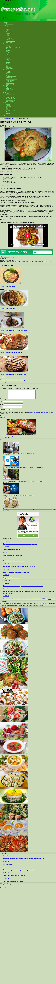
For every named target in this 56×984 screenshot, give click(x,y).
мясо (54, 603)
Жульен (8, 62)
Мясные (8, 45)
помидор (15, 605)
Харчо (7, 34)
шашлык (41, 605)
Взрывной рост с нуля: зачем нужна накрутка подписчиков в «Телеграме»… (23, 467)
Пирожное (8, 87)
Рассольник (9, 31)
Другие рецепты (10, 41)
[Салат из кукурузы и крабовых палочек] (14, 786)
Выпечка (6, 85)
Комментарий (4, 399)
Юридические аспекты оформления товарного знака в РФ (18, 495)
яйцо (44, 605)
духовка (11, 603)
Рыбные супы (9, 38)
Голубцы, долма (10, 52)
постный (6, 257)
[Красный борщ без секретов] (14, 754)
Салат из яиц (9, 81)
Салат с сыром (10, 83)
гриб (8, 603)
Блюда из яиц (9, 51)
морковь (44, 603)
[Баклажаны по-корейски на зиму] (14, 852)
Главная (2, 118)
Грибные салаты (10, 75)
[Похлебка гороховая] (14, 770)
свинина (28, 605)
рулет (19, 605)
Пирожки (8, 88)
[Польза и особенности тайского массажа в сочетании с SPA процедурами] (11, 480)
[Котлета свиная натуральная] (14, 688)
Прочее (5, 109)
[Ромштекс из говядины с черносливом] (12, 327)
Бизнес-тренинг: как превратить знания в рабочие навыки (18, 453)
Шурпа (7, 35)
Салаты (5, 69)
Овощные (8, 50)
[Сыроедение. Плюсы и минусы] (14, 672)
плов (12, 605)
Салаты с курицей (11, 76)
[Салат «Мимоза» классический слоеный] (14, 803)
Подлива (8, 67)
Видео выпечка (10, 89)
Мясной (8, 71)
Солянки (8, 33)
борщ (1, 603)
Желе (7, 93)
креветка (31, 603)
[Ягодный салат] (14, 737)
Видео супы (9, 42)
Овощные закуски (10, 100)
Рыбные (8, 46)
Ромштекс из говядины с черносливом (13, 330)
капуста (15, 603)
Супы (7, 26)
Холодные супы (10, 39)
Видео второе (9, 68)
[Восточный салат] (14, 656)
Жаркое (8, 56)
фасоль (37, 605)
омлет (6, 605)
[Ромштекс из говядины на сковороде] (14, 371)
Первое (5, 25)
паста (9, 605)
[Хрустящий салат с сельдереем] (14, 623)
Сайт (1, 406)
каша (19, 603)
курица (41, 603)
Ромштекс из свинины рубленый (11, 352)
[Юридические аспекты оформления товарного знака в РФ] (11, 493)
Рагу (7, 55)
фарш (34, 605)
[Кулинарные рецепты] (17, 15)
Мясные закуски (10, 97)
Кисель (8, 104)
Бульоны (8, 37)
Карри (7, 64)
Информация (9, 24)
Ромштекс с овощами (7, 286)
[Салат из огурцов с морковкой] (14, 721)
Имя (1, 401)
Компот (8, 105)
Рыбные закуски (10, 98)
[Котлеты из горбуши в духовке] (14, 639)
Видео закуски (10, 101)
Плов (7, 48)
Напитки (5, 102)
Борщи (8, 29)
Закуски (5, 96)
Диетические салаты (11, 79)
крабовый (27, 603)
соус (31, 605)
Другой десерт (10, 94)
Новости (8, 113)
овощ (1, 605)
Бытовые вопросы (11, 110)
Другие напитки (10, 108)
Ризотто (8, 54)
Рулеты (8, 58)
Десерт (5, 92)
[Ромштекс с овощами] (10, 283)
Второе (5, 43)
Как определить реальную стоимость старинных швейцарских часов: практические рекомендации (29, 509)
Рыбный (8, 73)
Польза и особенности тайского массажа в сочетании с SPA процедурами (23, 481)
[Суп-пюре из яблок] (14, 835)
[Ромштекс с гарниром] (14, 305)
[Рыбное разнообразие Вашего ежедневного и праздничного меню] (14, 705)
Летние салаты (10, 77)
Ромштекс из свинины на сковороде (12, 380)
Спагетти (8, 59)
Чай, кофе (8, 106)
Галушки (8, 63)
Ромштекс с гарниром (7, 308)
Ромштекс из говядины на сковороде (13, 374)
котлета (2, 257)
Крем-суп (8, 27)
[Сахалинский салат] (14, 819)
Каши (7, 60)
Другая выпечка (10, 90)
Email (2, 404)
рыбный (11, 257)
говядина (4, 603)
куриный (36, 603)
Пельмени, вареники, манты (13, 47)
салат (23, 605)
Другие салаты (10, 84)
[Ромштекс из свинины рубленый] (14, 349)
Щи (7, 30)
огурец (3, 605)
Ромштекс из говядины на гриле (11, 436)
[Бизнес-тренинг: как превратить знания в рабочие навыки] (11, 452)
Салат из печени (10, 80)
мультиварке (50, 603)
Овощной (8, 72)
